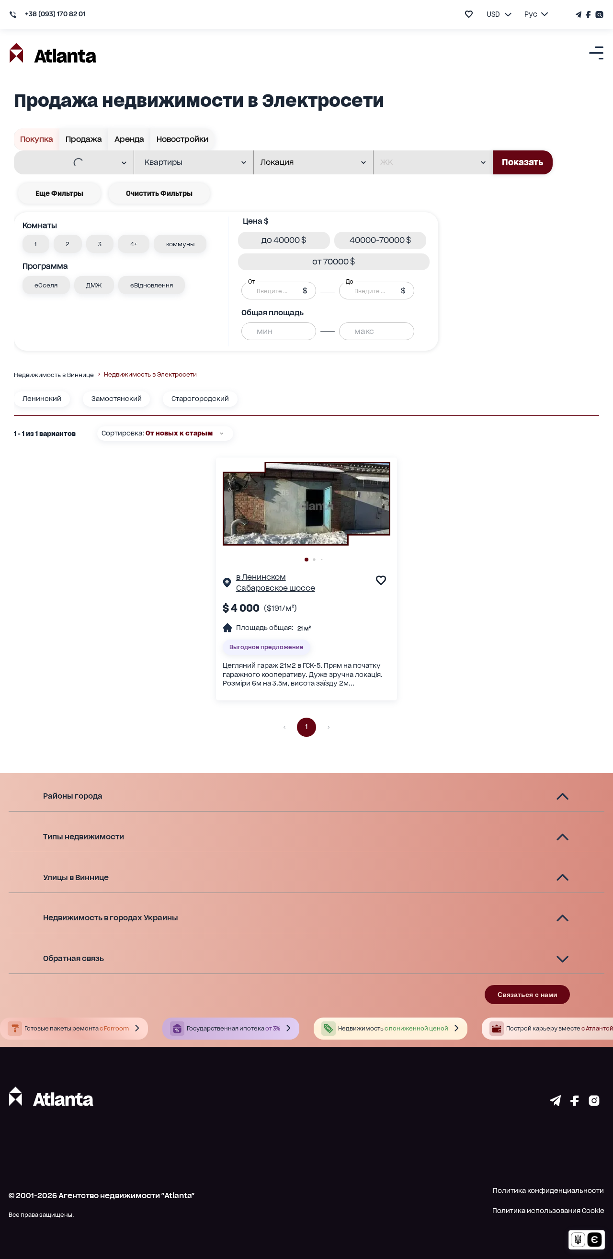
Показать (522, 162)
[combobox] (67, 163)
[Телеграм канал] (579, 14)
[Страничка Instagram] (598, 15)
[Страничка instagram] (594, 1103)
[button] (36, 244)
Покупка (36, 139)
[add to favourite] (469, 14)
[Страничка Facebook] (588, 15)
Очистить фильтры (159, 193)
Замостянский (116, 398)
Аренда (129, 139)
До (349, 281)
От (251, 281)
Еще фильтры (59, 193)
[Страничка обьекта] (227, 584)
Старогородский (200, 398)
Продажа (84, 139)
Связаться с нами (527, 994)
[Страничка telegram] (555, 1103)
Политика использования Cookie (548, 1210)
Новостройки (182, 139)
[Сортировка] (221, 433)
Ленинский (42, 398)
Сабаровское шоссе (275, 588)
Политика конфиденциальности (548, 1190)
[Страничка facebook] (574, 1103)
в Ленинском (261, 577)
